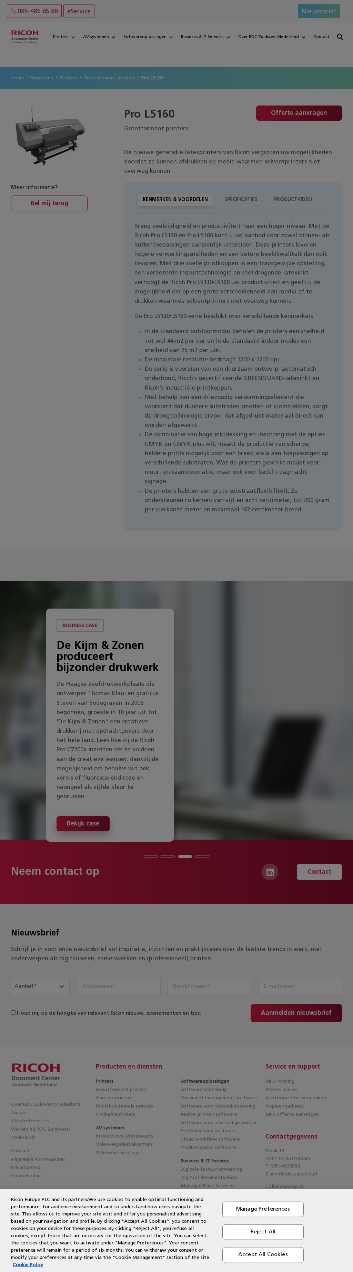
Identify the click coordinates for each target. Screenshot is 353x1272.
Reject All (263, 1232)
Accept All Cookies (263, 1255)
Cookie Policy (28, 1265)
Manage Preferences (263, 1209)
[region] (176, 1230)
